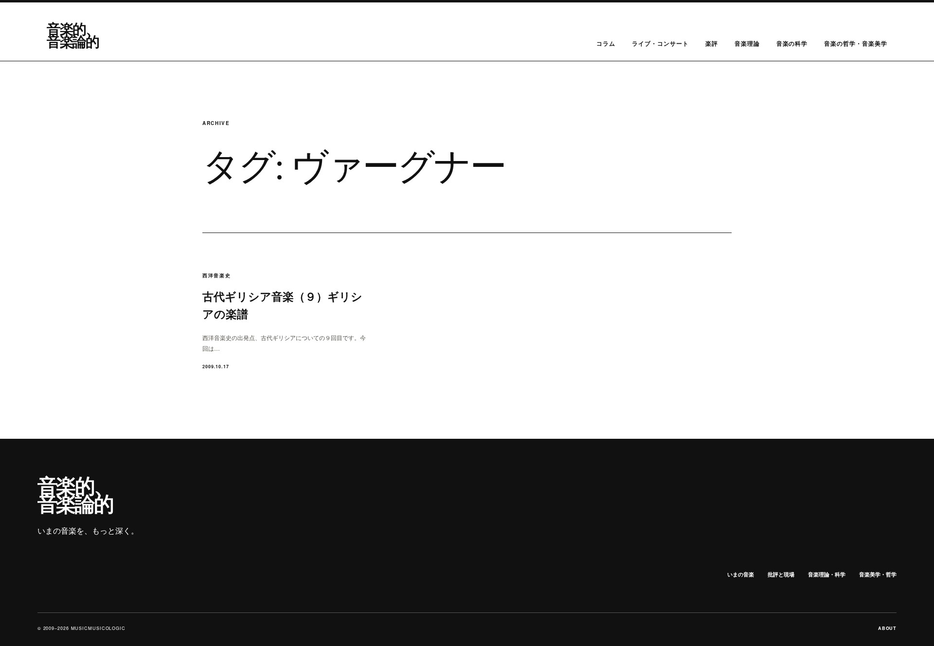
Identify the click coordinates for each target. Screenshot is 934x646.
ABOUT (887, 628)
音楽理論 (747, 43)
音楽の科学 (792, 43)
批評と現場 (781, 574)
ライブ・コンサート (660, 43)
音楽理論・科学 (826, 574)
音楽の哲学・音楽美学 (855, 43)
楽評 (711, 43)
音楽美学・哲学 (878, 574)
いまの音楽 (740, 574)
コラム (605, 43)
